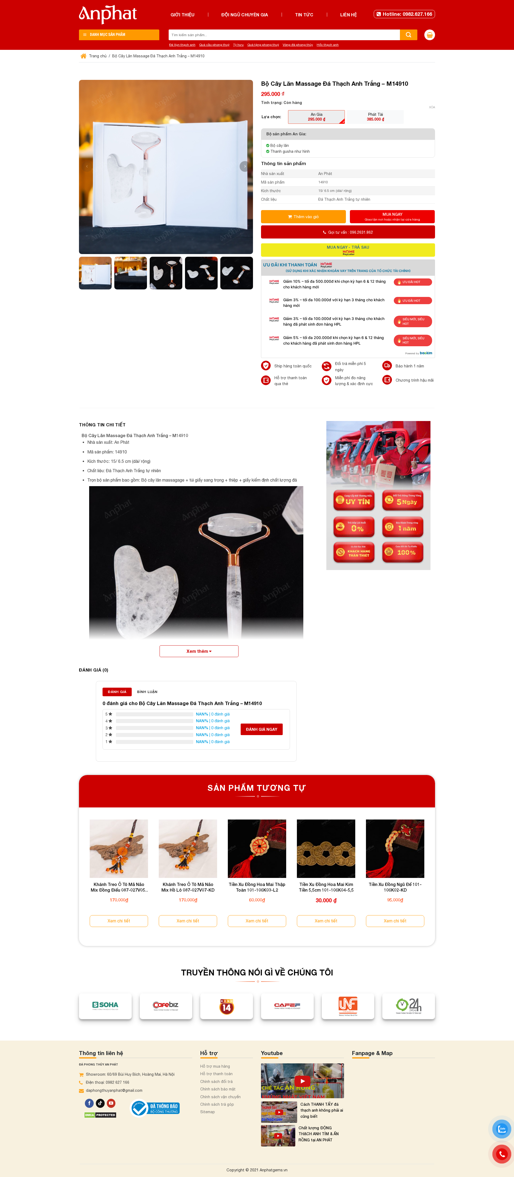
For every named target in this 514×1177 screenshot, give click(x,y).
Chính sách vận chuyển (220, 1097)
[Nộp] (408, 34)
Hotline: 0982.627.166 (407, 14)
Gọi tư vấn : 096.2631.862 (350, 232)
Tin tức (304, 14)
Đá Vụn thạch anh (182, 45)
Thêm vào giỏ (306, 216)
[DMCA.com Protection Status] (100, 1114)
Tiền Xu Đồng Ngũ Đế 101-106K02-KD (395, 887)
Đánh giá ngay (261, 729)
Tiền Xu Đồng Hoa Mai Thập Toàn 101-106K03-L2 (257, 887)
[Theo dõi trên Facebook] (89, 1103)
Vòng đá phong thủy (298, 45)
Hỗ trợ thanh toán (216, 1074)
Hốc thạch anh (328, 45)
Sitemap (207, 1112)
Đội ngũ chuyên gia (244, 14)
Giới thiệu (183, 14)
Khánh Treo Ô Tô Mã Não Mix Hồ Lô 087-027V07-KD (187, 887)
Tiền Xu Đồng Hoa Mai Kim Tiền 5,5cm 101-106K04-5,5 (326, 887)
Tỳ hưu (238, 45)
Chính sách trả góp (217, 1104)
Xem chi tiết (119, 920)
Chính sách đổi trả (216, 1081)
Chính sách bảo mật (218, 1089)
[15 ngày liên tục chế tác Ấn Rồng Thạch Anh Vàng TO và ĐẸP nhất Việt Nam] (302, 1080)
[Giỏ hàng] (429, 34)
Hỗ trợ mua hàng (215, 1066)
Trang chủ (97, 56)
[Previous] (79, 878)
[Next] (435, 878)
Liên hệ (348, 14)
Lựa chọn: (271, 116)
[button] (245, 166)
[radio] (316, 117)
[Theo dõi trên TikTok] (100, 1103)
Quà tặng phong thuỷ (263, 45)
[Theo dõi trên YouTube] (111, 1103)
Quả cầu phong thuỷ (214, 45)
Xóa (432, 107)
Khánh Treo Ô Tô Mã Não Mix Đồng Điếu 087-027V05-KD (119, 887)
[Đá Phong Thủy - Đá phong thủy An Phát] (108, 14)
